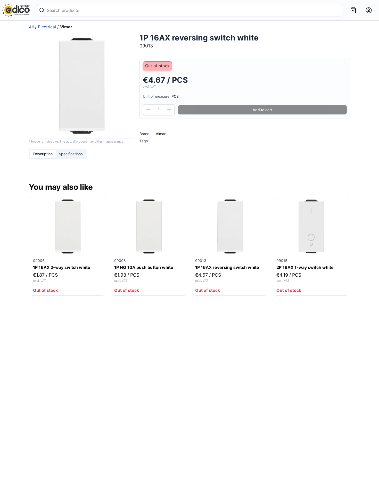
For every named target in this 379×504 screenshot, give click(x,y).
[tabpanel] (189, 167)
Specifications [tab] (71, 154)
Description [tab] (43, 154)
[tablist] (58, 154)
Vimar (161, 133)
